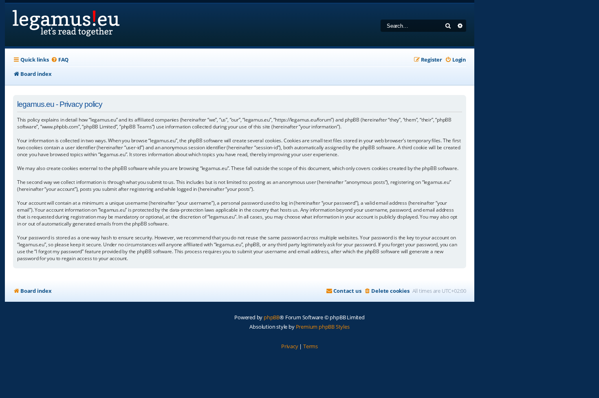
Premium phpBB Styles (323, 326)
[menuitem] (59, 60)
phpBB (272, 317)
